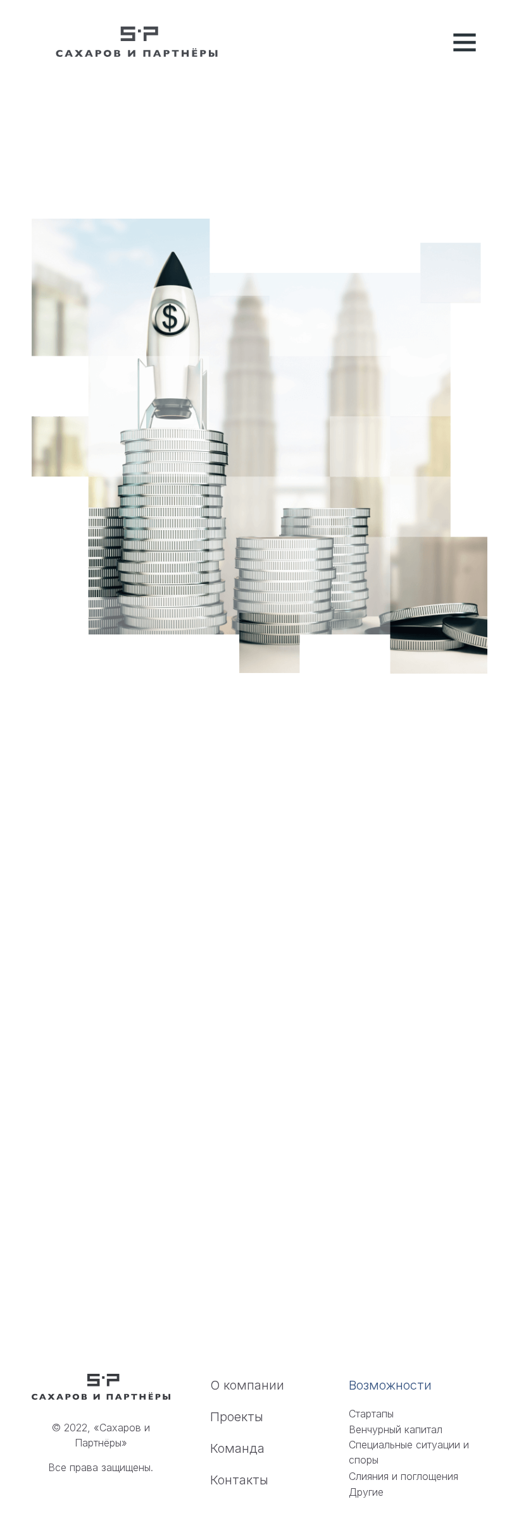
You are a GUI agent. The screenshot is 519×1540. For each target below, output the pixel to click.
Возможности (390, 1385)
